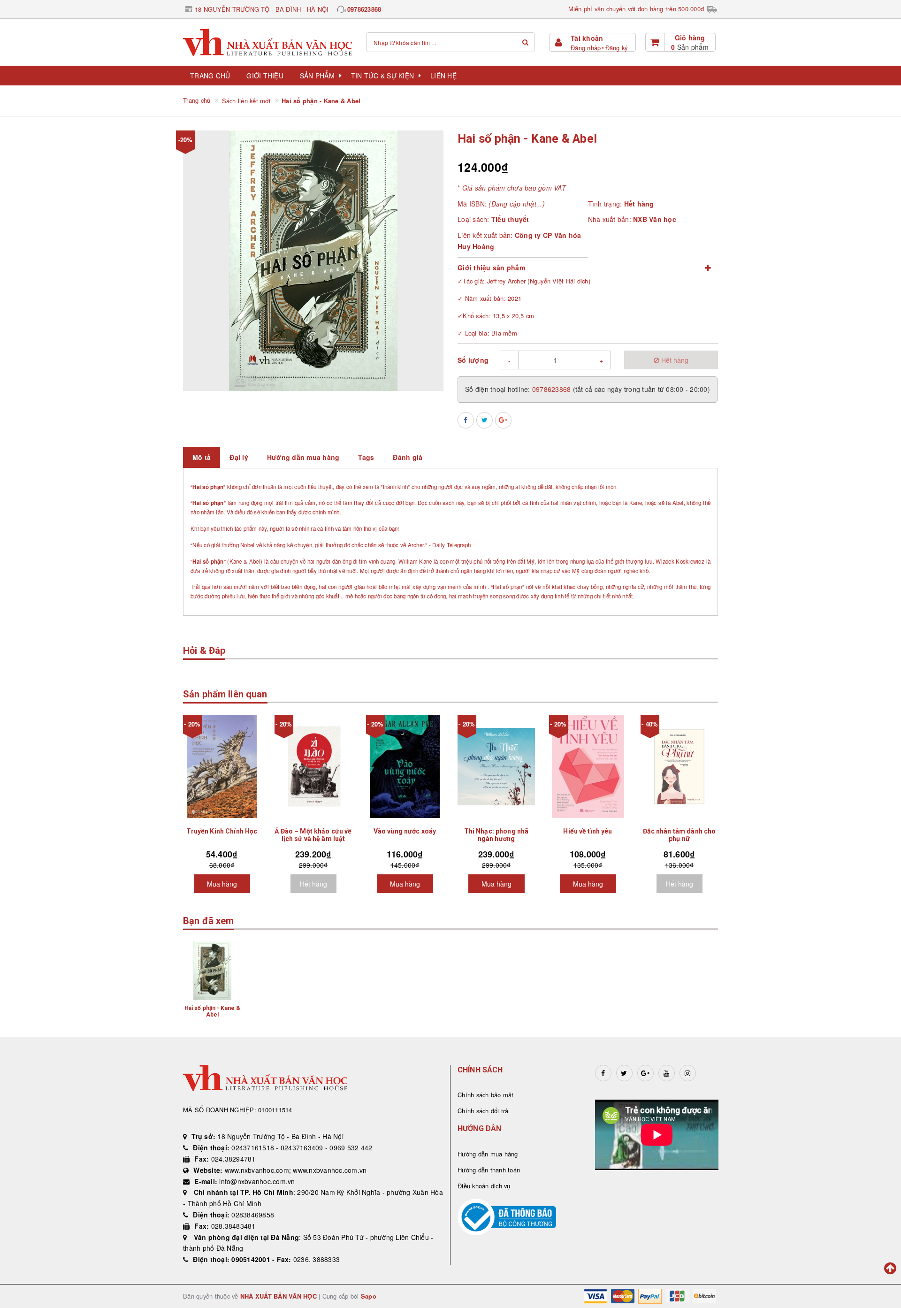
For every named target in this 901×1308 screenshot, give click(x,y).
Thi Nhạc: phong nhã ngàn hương (496, 834)
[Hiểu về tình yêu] (587, 766)
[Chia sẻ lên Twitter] (484, 420)
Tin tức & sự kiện (382, 75)
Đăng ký (616, 47)
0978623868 (364, 9)
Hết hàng (313, 883)
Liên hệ (443, 75)
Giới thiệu (264, 75)
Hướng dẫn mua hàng (488, 1153)
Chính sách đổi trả (483, 1110)
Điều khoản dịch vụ (484, 1185)
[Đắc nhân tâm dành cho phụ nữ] (679, 766)
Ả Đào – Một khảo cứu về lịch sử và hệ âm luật (313, 834)
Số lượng (473, 360)
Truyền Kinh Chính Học (222, 831)
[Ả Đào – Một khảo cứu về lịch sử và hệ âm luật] (313, 766)
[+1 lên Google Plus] (503, 420)
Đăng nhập (586, 47)
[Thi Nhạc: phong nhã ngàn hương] (496, 766)
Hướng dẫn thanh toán (489, 1169)
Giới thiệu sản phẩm (491, 267)
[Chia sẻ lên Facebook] (466, 420)
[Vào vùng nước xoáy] (404, 766)
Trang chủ (210, 75)
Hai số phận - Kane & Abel (212, 1011)
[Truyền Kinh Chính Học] (221, 766)
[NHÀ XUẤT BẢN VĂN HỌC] (267, 42)
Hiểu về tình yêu (587, 831)
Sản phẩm (317, 75)
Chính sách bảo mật (486, 1094)
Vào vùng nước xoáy (405, 831)
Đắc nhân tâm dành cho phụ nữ (679, 834)
